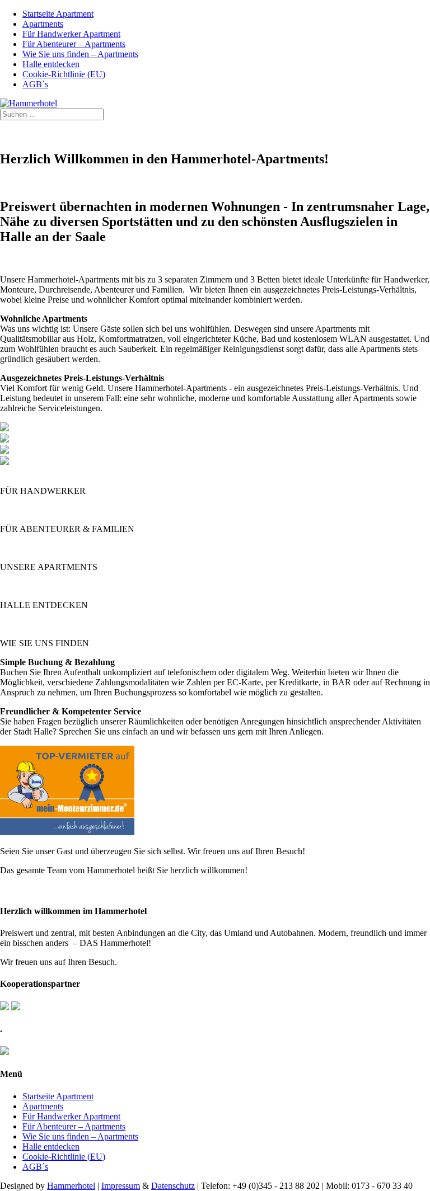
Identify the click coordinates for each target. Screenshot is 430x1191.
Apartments (42, 24)
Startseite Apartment (58, 13)
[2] (4, 428)
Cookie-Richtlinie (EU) (63, 74)
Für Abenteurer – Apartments (73, 44)
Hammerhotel (71, 1185)
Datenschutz (173, 1185)
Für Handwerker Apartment (71, 34)
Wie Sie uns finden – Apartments (80, 54)
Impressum (120, 1185)
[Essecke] (4, 462)
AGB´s (35, 84)
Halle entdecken (51, 64)
